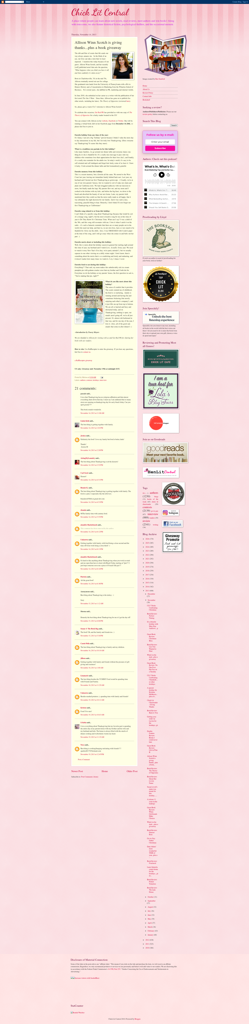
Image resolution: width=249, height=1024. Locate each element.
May (149, 919)
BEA (144, 493)
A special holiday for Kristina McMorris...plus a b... (152, 692)
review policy (148, 114)
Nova (82, 745)
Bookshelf (146, 100)
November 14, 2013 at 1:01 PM (92, 428)
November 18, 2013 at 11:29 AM (92, 685)
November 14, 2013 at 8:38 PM (92, 583)
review (146, 521)
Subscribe (160, 148)
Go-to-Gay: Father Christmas (151, 840)
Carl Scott (84, 473)
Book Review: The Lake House (152, 889)
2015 (148, 582)
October (151, 897)
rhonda (83, 510)
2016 (148, 578)
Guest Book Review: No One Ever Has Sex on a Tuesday (152, 667)
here (128, 101)
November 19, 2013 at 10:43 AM (92, 714)
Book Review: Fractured (152, 862)
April (150, 923)
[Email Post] (102, 377)
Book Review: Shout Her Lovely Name (152, 779)
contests (89, 380)
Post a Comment (84, 759)
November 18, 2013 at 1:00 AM (92, 667)
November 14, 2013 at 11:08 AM (92, 413)
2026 (148, 539)
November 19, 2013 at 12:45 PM (92, 754)
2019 (148, 566)
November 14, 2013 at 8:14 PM (92, 569)
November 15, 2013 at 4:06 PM (92, 621)
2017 (148, 574)
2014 (148, 586)
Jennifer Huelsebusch (89, 525)
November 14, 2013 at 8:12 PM (92, 531)
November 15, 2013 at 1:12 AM (92, 603)
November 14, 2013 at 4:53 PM (92, 502)
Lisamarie (84, 675)
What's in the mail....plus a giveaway (152, 824)
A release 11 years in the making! (152, 801)
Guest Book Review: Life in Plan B (152, 748)
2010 (148, 948)
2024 (148, 547)
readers (152, 518)
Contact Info (147, 96)
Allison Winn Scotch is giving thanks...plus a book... (152, 760)
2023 (148, 551)
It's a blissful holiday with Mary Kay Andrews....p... (152, 626)
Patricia (84, 576)
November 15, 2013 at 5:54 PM (92, 635)
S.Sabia (83, 722)
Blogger (137, 1019)
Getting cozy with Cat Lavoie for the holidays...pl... (152, 722)
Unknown (84, 539)
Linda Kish (85, 421)
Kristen (83, 707)
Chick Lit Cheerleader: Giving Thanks (152, 703)
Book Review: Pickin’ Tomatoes (152, 881)
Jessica (83, 435)
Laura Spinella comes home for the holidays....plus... (152, 871)
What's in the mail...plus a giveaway (152, 657)
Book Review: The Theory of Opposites (152, 770)
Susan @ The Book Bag (89, 628)
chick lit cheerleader (150, 502)
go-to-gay (154, 511)
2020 (148, 562)
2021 (148, 558)
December (151, 594)
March (150, 927)
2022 (148, 555)
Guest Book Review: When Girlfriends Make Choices (152, 812)
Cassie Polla (85, 643)
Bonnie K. (84, 487)
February (151, 931)
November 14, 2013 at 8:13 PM (92, 549)
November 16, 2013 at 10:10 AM (92, 650)
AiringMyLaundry (88, 458)
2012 (148, 940)
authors (83, 380)
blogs (156, 496)
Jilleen (83, 658)
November (151, 600)
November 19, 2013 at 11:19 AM (92, 737)
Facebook (112, 121)
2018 (148, 570)
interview (103, 380)
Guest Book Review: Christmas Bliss (151, 637)
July (149, 911)
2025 (148, 543)
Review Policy (148, 92)
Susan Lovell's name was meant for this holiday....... (152, 791)
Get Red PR (99, 112)
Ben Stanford (160, 79)
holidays (96, 380)
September (151, 901)
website (105, 121)
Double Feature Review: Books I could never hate (152, 736)
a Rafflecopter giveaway (83, 360)
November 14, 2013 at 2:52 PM (92, 465)
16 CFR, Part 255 (114, 969)
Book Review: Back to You (152, 711)
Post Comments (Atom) (89, 776)
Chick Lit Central (99, 12)
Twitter (120, 121)
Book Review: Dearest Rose (152, 832)
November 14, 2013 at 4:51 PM (92, 480)
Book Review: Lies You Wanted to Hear (152, 647)
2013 (148, 590)
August (150, 907)
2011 (148, 944)
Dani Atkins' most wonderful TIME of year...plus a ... (152, 852)
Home (105, 771)
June (149, 915)
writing (155, 524)
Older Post (132, 771)
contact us (87, 352)
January (151, 935)
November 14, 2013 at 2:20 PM (92, 450)
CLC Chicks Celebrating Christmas (152, 607)
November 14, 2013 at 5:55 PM (92, 517)
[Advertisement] (79, 991)
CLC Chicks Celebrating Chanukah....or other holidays (152, 679)
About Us (146, 89)
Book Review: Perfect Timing (152, 615)
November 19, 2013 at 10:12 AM (92, 700)
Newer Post (77, 771)
